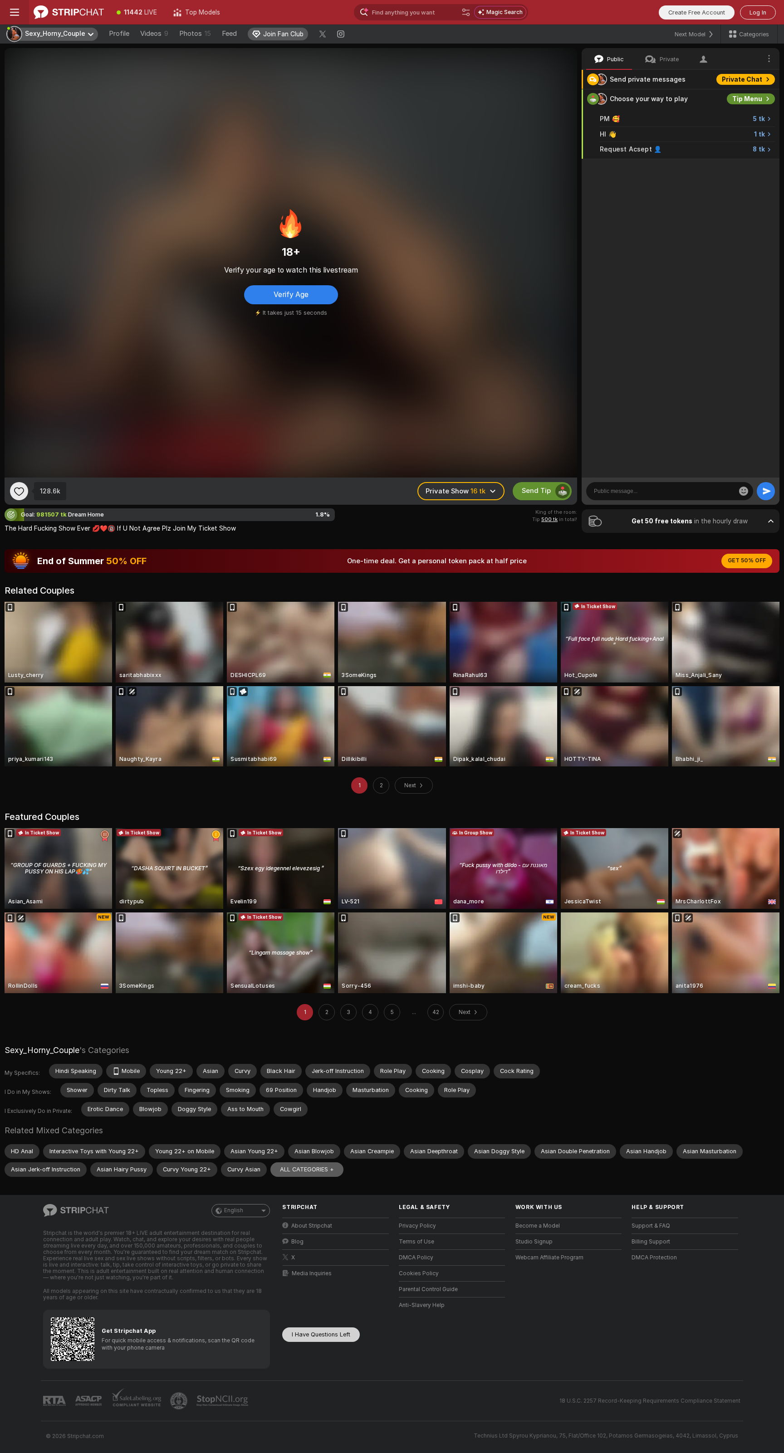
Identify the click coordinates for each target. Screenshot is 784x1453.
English (233, 1210)
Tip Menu (747, 98)
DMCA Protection (654, 1257)
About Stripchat (311, 1226)
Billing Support (651, 1241)
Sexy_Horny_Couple (42, 1050)
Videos (154, 33)
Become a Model (537, 1226)
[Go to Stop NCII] (223, 1400)
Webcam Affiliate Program (549, 1257)
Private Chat (742, 79)
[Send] (766, 491)
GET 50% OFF (747, 560)
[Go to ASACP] (89, 1401)
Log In (758, 12)
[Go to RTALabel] (55, 1401)
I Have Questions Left (321, 1334)
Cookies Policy (419, 1273)
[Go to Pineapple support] (179, 1400)
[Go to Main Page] (68, 12)
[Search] (466, 12)
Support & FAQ (651, 1226)
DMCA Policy (416, 1257)
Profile (119, 33)
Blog (297, 1241)
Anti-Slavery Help (422, 1305)
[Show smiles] (743, 491)
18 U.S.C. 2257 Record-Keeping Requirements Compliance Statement (649, 1401)
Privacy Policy (417, 1226)
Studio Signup (534, 1241)
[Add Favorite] (19, 491)
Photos (195, 33)
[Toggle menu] (14, 12)
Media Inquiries (312, 1273)
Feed (229, 33)
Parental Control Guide (428, 1289)
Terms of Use (416, 1241)
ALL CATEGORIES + (307, 1169)
